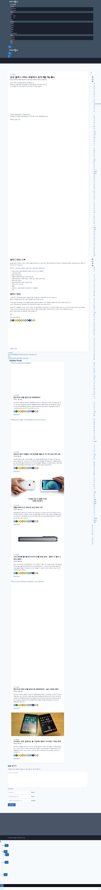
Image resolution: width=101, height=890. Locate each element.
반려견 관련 (13, 10)
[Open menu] (9, 56)
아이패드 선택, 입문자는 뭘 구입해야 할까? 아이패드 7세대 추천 (37, 741)
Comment (11, 788)
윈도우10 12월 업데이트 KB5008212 (26, 397)
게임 (11, 41)
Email (33, 796)
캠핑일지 (13, 37)
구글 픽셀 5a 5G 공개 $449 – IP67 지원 (18, 357)
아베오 (12, 25)
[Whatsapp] (23, 320)
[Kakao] (15, 320)
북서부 (14, 15)
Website (33, 800)
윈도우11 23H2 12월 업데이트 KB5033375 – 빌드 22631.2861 (36, 689)
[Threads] (30, 320)
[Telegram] (32, 320)
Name (33, 792)
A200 (12, 27)
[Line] (17, 320)
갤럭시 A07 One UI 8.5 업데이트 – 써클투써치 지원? (95, 143)
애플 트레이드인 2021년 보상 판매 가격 (28, 507)
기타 (12, 31)
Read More (16, 414)
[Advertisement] (48, 100)
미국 (4, 854)
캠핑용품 (13, 39)
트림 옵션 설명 (14, 33)
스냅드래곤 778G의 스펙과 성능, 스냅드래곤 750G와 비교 (30, 268)
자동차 (3, 862)
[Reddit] (19, 320)
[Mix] (21, 320)
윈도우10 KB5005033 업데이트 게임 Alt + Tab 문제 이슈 (22, 353)
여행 (3, 851)
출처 (11, 314)
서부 (14, 17)
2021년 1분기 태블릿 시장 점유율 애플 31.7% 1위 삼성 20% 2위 (36, 454)
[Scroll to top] (97, 881)
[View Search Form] (10, 46)
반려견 (3, 845)
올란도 (12, 23)
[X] (13, 320)
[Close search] (2, 885)
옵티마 (12, 29)
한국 (12, 19)
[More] (34, 320)
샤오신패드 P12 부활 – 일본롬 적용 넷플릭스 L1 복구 (95, 421)
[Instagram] (28, 320)
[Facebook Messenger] (25, 320)
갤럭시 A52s (13, 348)
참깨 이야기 (13, 8)
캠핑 (3, 874)
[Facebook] (11, 320)
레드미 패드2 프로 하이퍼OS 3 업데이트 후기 (94, 208)
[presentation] (37, 377)
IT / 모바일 (13, 4)
